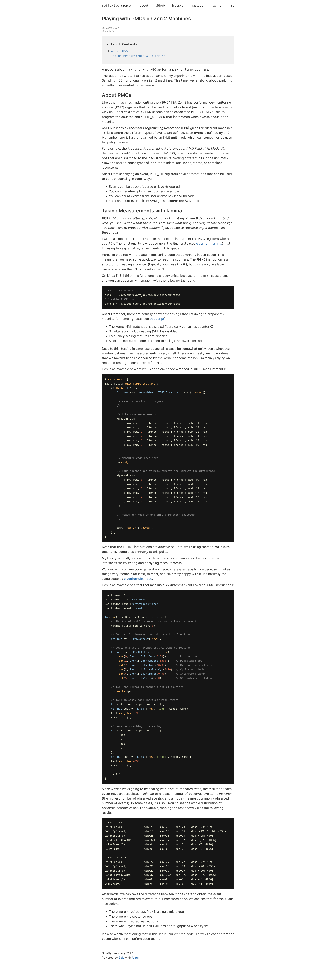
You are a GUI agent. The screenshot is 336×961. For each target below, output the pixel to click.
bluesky (177, 5)
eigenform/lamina (209, 243)
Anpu (135, 957)
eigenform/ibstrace (138, 578)
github (160, 5)
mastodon (197, 5)
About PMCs (120, 51)
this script (157, 319)
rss (232, 5)
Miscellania (108, 31)
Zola (121, 957)
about (144, 5)
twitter (218, 5)
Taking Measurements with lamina (138, 56)
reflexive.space (116, 5)
